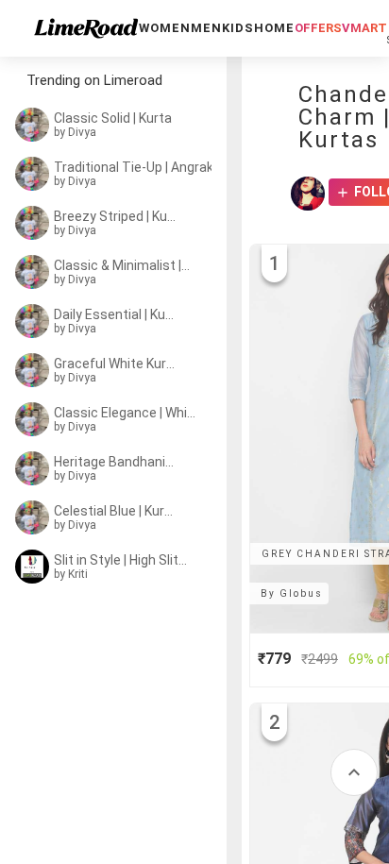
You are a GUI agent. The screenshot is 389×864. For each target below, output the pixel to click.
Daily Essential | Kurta (115, 314)
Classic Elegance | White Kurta (126, 412)
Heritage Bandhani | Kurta (115, 461)
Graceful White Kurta (115, 363)
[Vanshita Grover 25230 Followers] (308, 193)
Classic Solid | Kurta (113, 118)
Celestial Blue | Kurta (115, 510)
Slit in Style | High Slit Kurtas (121, 560)
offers (318, 28)
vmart (364, 28)
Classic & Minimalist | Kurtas (122, 265)
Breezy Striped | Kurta (115, 216)
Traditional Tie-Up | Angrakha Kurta (138, 167)
